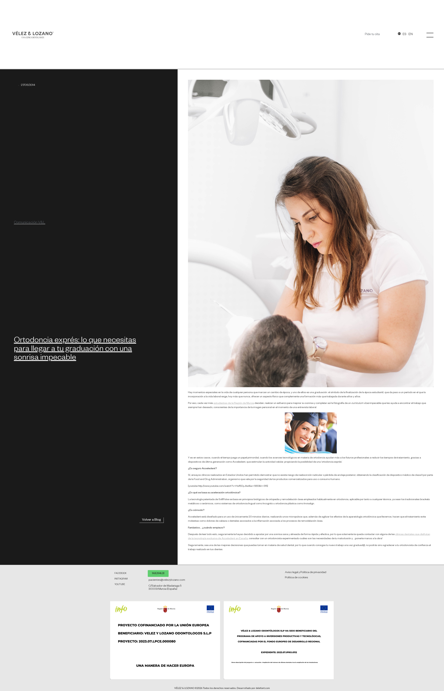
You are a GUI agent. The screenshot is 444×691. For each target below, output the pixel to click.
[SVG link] (32, 34)
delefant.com (263, 687)
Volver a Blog (151, 520)
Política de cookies (296, 577)
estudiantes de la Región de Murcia (234, 403)
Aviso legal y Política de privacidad (305, 572)
